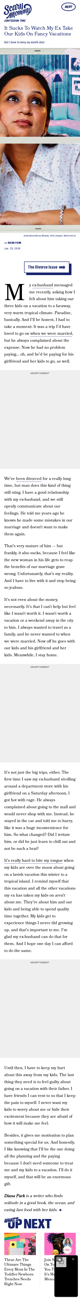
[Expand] (59, 1259)
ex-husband (42, 285)
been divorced (29, 479)
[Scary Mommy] (18, 11)
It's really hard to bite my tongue (33, 860)
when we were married (51, 333)
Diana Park (14, 242)
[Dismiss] (73, 1259)
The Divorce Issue (42, 267)
